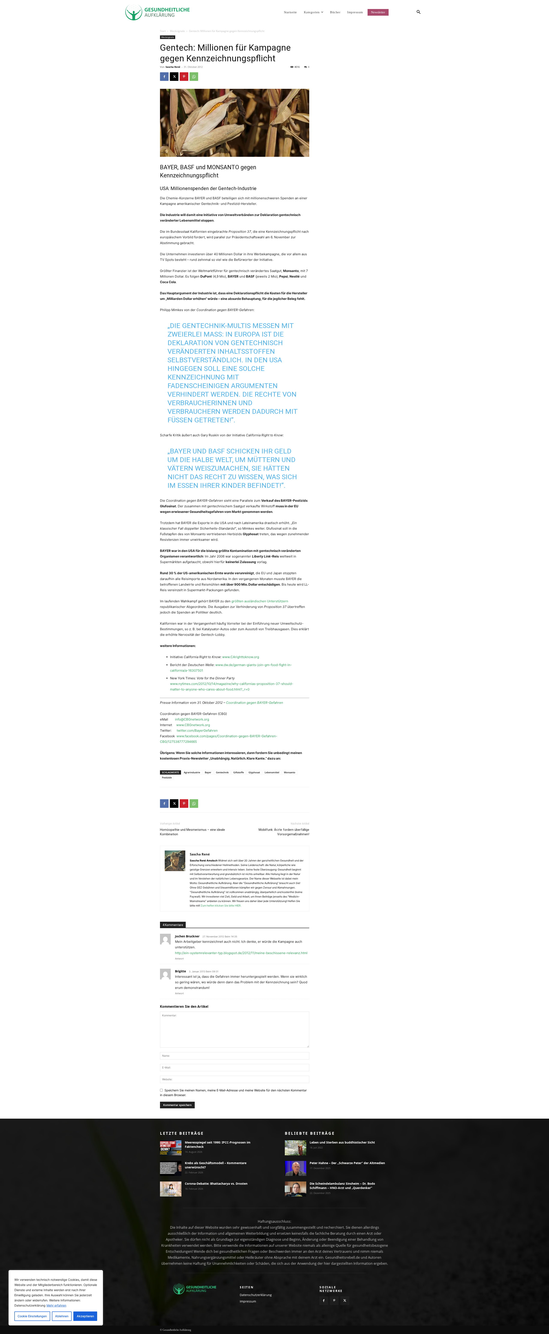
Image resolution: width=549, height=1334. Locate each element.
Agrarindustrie (192, 772)
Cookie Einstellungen (32, 1316)
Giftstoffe (238, 772)
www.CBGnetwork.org (193, 725)
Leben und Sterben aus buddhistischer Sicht (342, 1142)
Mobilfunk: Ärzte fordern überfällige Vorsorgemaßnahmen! (284, 832)
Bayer (208, 772)
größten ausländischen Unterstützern (259, 601)
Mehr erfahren (56, 1305)
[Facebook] (164, 76)
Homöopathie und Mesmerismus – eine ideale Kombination (192, 832)
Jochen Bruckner (187, 936)
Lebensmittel (272, 772)
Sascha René (173, 66)
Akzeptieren (85, 1316)
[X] (174, 76)
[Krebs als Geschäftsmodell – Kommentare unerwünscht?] (170, 1168)
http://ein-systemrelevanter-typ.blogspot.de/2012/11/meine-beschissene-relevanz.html (241, 953)
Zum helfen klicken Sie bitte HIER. (221, 905)
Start (163, 31)
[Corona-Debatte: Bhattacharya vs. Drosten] (170, 1189)
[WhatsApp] (194, 76)
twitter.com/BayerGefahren (197, 730)
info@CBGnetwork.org (192, 719)
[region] (56, 1297)
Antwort (179, 958)
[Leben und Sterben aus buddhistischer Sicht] (295, 1147)
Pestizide (167, 777)
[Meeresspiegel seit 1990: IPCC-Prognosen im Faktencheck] (170, 1147)
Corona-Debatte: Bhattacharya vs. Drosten (216, 1183)
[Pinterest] (184, 76)
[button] (411, 12)
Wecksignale (177, 31)
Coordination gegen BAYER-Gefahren (254, 703)
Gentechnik (222, 772)
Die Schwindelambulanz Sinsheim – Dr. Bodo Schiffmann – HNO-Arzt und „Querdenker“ (342, 1185)
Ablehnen (61, 1316)
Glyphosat (254, 772)
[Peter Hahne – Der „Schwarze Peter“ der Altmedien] (295, 1168)
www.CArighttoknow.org (240, 657)
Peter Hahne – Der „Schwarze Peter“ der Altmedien (347, 1163)
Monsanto (289, 772)
